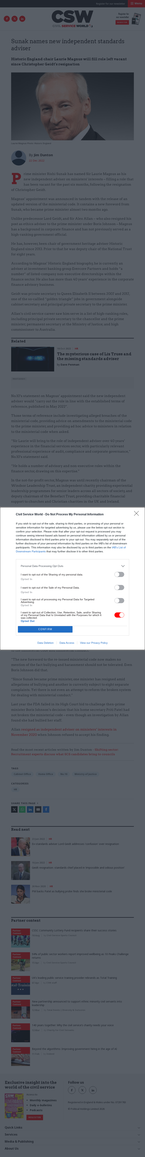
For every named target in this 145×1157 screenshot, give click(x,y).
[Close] (137, 514)
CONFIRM (45, 629)
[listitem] (72, 566)
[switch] (119, 574)
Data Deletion (45, 642)
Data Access (66, 642)
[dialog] (72, 578)
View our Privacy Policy (94, 642)
